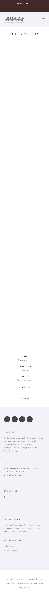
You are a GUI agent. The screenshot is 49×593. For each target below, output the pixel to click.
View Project (24, 398)
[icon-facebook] (5, 497)
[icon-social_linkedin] (23, 419)
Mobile (29, 380)
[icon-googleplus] (8, 419)
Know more (22, 532)
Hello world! (9, 546)
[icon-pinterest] (18, 497)
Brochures (21, 380)
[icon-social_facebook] (15, 419)
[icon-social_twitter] (30, 419)
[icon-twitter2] (14, 497)
